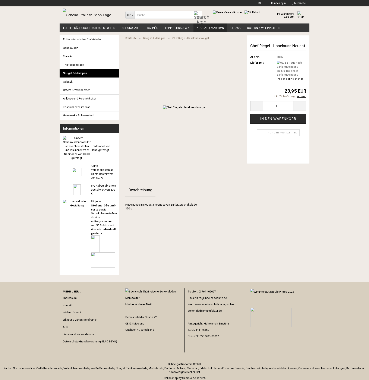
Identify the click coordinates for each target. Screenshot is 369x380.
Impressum (70, 298)
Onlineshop (171, 378)
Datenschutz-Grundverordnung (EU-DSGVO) (90, 341)
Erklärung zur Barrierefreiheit (80, 319)
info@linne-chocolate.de (211, 298)
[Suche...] (198, 15)
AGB (65, 327)
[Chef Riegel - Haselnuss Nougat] (184, 107)
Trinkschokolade (177, 27)
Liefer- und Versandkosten (79, 334)
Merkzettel (299, 3)
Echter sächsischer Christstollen (89, 27)
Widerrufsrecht (72, 312)
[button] (259, 3)
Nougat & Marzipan (210, 27)
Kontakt (67, 305)
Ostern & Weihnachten (263, 27)
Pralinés (152, 27)
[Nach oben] (357, 374)
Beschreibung (140, 190)
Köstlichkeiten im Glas (76, 107)
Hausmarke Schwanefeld (78, 115)
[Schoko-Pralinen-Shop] (91, 14)
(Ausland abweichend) (290, 78)
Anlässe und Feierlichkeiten (80, 98)
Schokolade (130, 27)
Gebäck (235, 27)
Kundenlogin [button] (278, 3)
